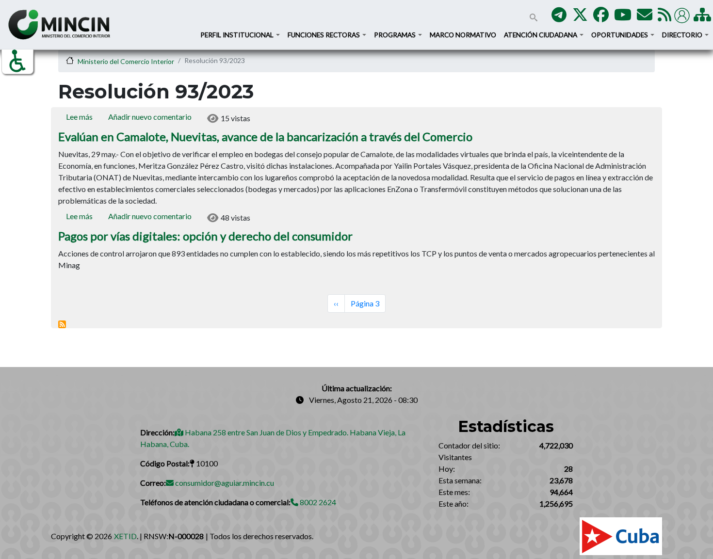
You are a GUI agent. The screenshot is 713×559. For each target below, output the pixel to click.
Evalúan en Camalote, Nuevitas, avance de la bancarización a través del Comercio (265, 136)
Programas (395, 35)
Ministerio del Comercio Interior (126, 61)
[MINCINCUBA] (559, 17)
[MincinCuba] (580, 17)
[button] (17, 61)
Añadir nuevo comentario (150, 116)
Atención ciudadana (541, 35)
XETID (125, 536)
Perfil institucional (237, 35)
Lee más (79, 116)
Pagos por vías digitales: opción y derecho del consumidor (205, 236)
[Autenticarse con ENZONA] (683, 14)
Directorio (683, 35)
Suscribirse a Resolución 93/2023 (62, 324)
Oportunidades (620, 35)
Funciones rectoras (324, 35)
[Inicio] (59, 24)
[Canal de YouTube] (623, 17)
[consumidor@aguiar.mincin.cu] (644, 17)
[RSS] (664, 17)
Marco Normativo (463, 35)
